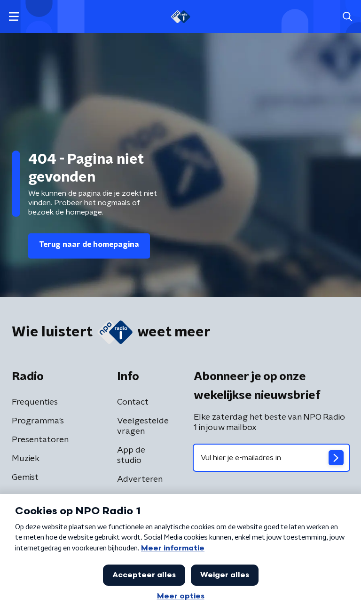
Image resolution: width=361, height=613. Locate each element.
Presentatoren (40, 440)
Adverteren (140, 479)
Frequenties (35, 402)
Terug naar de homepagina (89, 244)
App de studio (131, 455)
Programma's (38, 421)
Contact (133, 402)
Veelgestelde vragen (143, 426)
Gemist (25, 477)
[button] (14, 16)
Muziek (25, 458)
